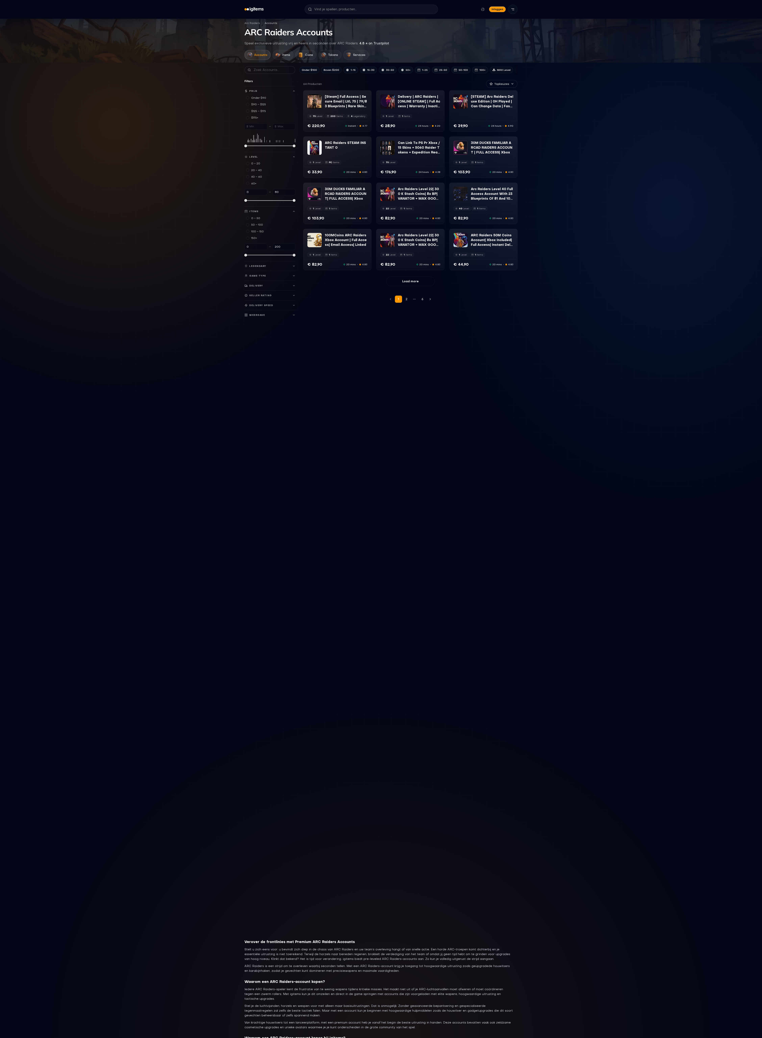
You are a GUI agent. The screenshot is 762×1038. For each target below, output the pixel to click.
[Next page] (430, 299)
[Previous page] (390, 299)
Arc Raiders (252, 23)
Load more (410, 281)
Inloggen (497, 9)
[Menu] (513, 9)
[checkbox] (310, 105)
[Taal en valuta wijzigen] (483, 9)
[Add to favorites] (318, 98)
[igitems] (254, 9)
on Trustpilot (374, 43)
